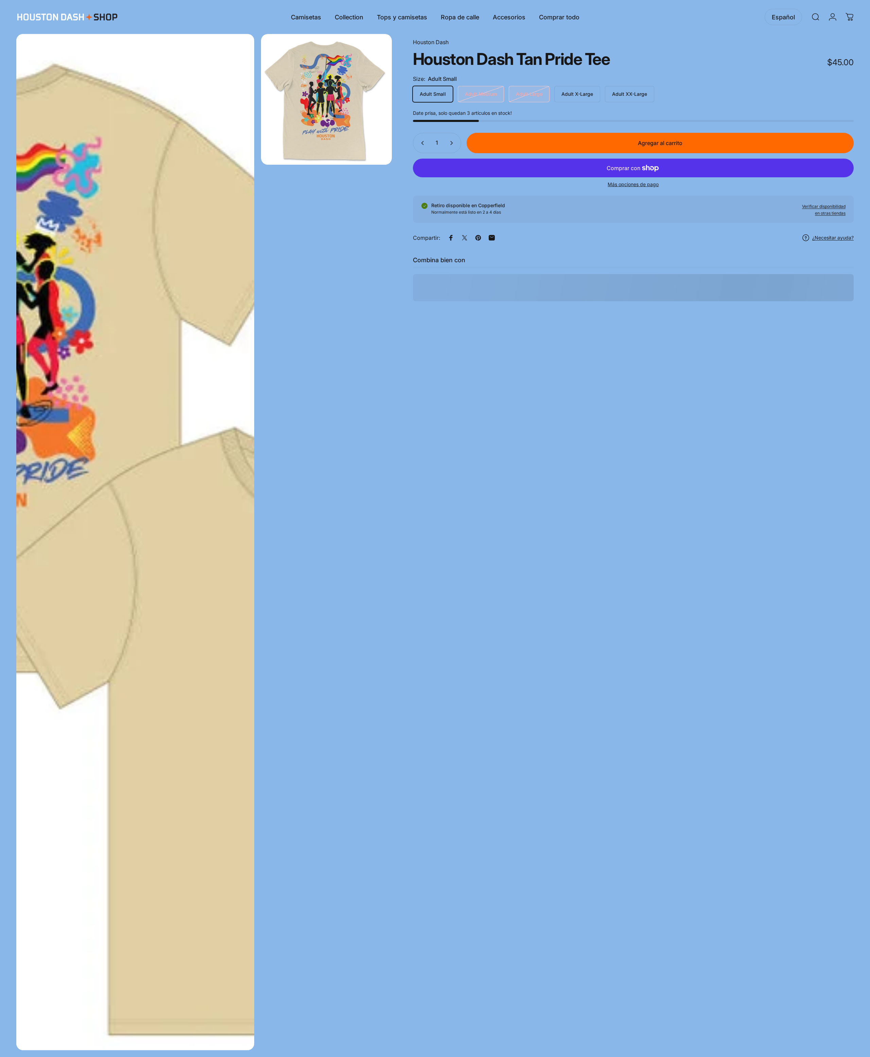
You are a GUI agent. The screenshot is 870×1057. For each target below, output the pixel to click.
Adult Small (433, 94)
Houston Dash (431, 42)
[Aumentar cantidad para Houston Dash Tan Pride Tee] (453, 143)
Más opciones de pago (633, 184)
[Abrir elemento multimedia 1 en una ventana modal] (135, 542)
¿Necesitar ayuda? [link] (833, 237)
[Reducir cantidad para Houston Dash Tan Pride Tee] (421, 143)
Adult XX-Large (629, 94)
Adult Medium (481, 94)
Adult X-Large (577, 94)
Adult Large (529, 94)
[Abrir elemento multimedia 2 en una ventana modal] (326, 99)
